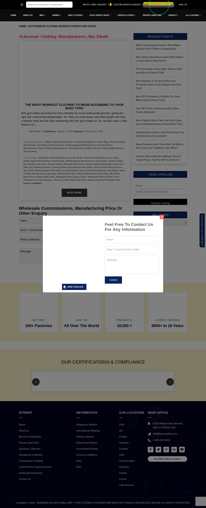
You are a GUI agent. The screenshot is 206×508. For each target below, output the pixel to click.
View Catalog (75, 287)
